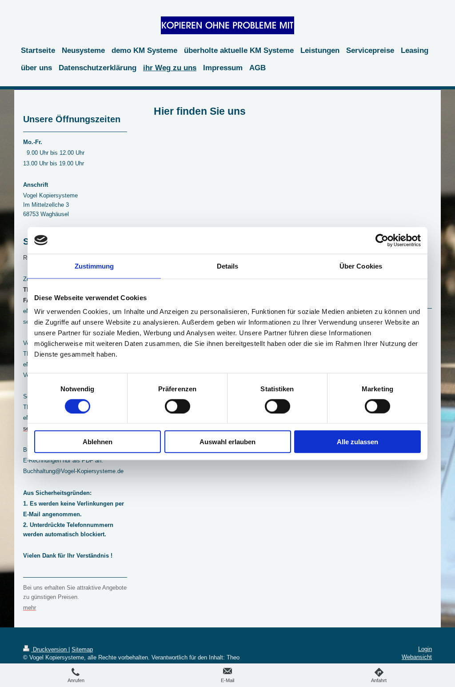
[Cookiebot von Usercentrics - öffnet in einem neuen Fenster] (382, 240)
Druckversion (49, 649)
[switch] (177, 406)
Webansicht (417, 657)
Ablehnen (97, 442)
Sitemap (82, 649)
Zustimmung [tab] (94, 265)
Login (425, 649)
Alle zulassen (357, 442)
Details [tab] (228, 265)
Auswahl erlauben (227, 442)
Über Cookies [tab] (360, 265)
